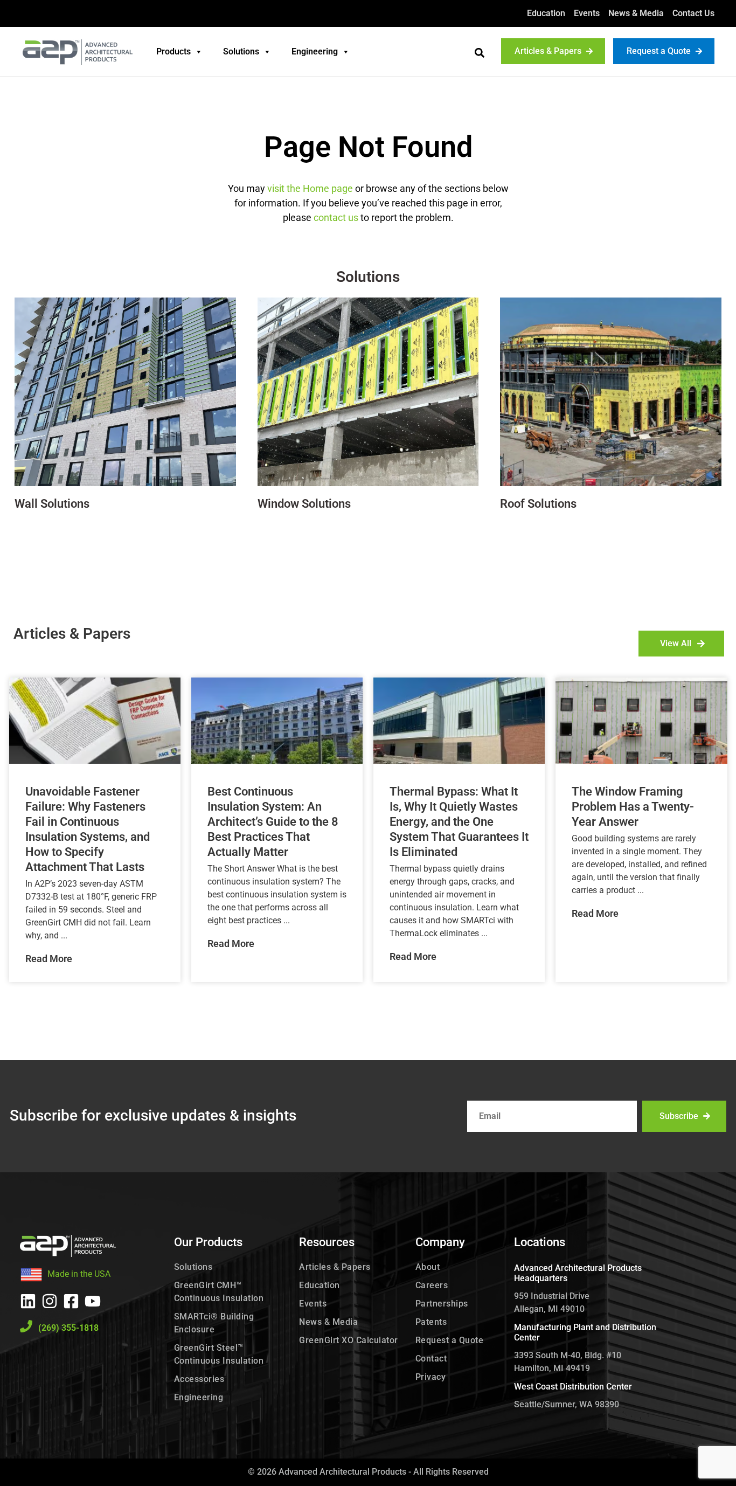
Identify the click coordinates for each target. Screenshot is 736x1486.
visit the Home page (310, 188)
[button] (479, 52)
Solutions (241, 51)
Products (173, 51)
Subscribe (678, 1116)
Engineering (314, 51)
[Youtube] (93, 1301)
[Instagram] (49, 1301)
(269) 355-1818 (68, 1328)
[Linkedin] (28, 1301)
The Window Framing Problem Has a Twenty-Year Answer (633, 806)
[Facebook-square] (71, 1301)
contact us (336, 217)
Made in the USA (78, 1274)
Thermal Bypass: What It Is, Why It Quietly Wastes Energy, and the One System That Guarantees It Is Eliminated (459, 822)
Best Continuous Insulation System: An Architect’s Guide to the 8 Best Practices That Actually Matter (272, 822)
